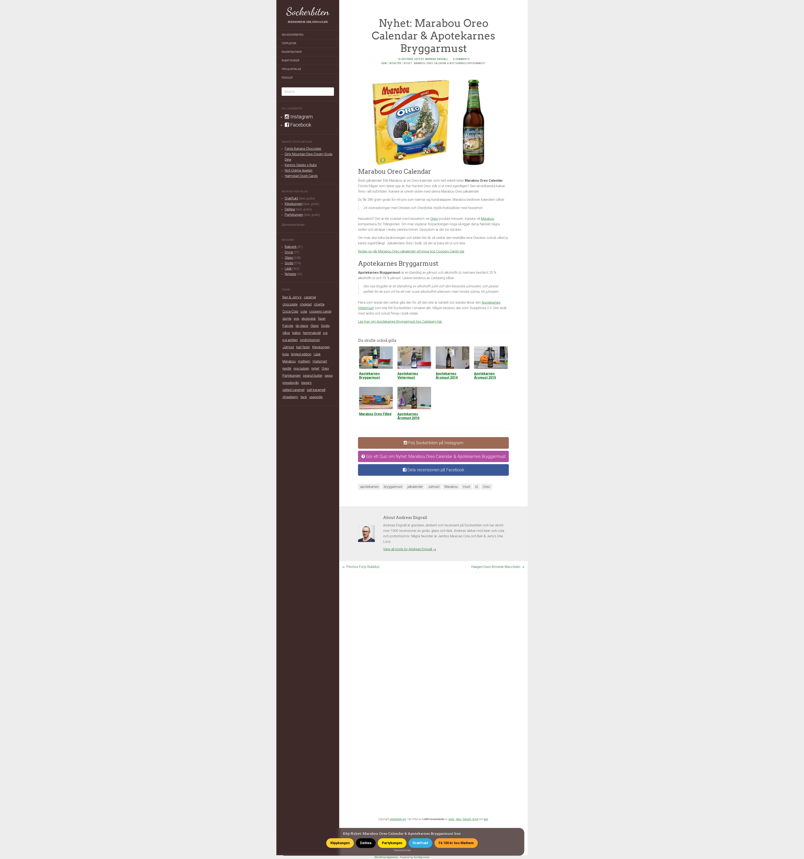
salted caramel (293, 390)
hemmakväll (312, 333)
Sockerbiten (307, 11)
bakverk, (467, 819)
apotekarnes (369, 487)
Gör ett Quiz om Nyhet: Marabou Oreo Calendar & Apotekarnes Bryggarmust (435, 456)
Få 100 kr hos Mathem (456, 843)
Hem (384, 63)
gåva (286, 333)
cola (303, 312)
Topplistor (289, 43)
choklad (306, 304)
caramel (310, 297)
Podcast (287, 77)
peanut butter (312, 376)
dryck (475, 819)
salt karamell (316, 390)
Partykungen (294, 215)
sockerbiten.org (398, 819)
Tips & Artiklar (291, 69)
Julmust (288, 347)
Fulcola (287, 326)
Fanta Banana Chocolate (303, 149)
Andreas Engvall (436, 59)
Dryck (289, 252)
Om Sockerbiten (292, 34)
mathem (304, 361)
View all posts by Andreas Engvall (409, 549)
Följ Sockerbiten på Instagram (435, 442)
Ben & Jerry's (292, 297)
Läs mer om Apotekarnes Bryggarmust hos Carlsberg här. (400, 322)
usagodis (316, 397)
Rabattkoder (290, 60)
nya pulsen (301, 369)
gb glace (301, 326)
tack (303, 397)
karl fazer (303, 347)
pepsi (329, 376)
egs (296, 319)
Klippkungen (293, 204)
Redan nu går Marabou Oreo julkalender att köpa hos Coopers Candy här (411, 251)
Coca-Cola (290, 312)
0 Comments (461, 59)
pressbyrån (290, 383)
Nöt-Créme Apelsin (298, 170)
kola (285, 354)
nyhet (315, 369)
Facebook (300, 125)
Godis (289, 263)
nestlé (286, 369)
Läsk (288, 269)
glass (458, 819)
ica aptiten (290, 340)
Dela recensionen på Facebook (435, 469)
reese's (306, 383)
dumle (286, 319)
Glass (289, 258)
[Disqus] (433, 625)
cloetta (319, 304)
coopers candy (320, 312)
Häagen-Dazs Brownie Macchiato (497, 567)
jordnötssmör (310, 340)
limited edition (301, 354)
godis (451, 819)
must (466, 487)
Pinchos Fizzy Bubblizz (361, 567)
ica (325, 333)
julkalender (415, 487)
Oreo (325, 369)
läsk (486, 819)
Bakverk (291, 247)
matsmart (320, 361)
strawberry (290, 397)
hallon (296, 333)
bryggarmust (393, 487)
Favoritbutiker (292, 52)
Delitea (290, 209)
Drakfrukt (291, 198)
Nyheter (290, 274)
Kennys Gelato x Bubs (301, 165)
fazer (322, 319)
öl (476, 487)
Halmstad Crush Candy (301, 176)
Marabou (289, 361)
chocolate (290, 304)
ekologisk (309, 319)
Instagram (301, 117)
